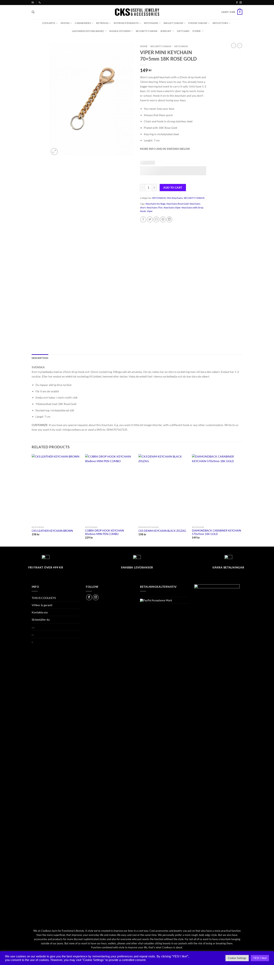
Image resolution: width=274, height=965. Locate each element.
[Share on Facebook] (143, 219)
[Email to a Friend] (156, 219)
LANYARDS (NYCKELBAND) (88, 31)
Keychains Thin (155, 207)
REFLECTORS (220, 23)
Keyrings (102, 23)
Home (143, 46)
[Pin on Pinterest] (163, 219)
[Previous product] (239, 45)
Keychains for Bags (155, 203)
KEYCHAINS (151, 23)
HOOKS (65, 23)
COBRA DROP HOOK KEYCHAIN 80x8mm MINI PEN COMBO (104, 532)
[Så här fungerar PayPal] (156, 600)
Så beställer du (41, 619)
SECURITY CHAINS (146, 31)
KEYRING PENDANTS (126, 23)
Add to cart (172, 187)
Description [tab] (40, 358)
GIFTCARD (183, 31)
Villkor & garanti (42, 605)
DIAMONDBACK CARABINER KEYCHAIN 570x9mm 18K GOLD (216, 532)
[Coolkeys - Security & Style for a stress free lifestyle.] (137, 12)
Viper (150, 211)
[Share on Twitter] (150, 219)
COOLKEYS (48, 23)
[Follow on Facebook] (237, 2)
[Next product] (233, 45)
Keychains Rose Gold (177, 203)
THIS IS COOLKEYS (44, 598)
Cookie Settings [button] (237, 958)
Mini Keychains (175, 198)
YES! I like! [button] (260, 958)
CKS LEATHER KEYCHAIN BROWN (52, 530)
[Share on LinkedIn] (169, 219)
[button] (231, 12)
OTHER (196, 31)
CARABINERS (82, 23)
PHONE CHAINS (197, 23)
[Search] (33, 12)
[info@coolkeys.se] (33, 2)
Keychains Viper (172, 207)
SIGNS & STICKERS (119, 31)
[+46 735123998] (40, 2)
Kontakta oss (40, 612)
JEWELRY (166, 31)
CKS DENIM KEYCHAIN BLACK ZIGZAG (162, 530)
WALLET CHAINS (173, 23)
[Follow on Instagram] (240, 2)
